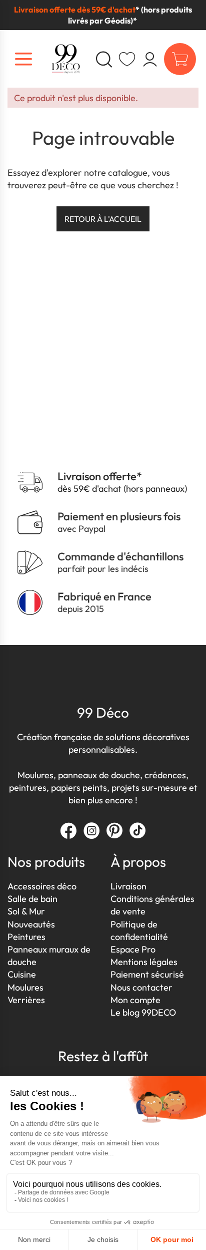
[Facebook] (69, 830)
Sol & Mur (26, 911)
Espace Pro (133, 949)
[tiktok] (137, 830)
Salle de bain (33, 898)
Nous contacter (141, 987)
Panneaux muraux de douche (49, 956)
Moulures (26, 987)
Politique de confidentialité (139, 930)
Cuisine (22, 974)
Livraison (128, 886)
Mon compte (135, 1000)
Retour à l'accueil (103, 219)
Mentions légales (144, 962)
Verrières (26, 1000)
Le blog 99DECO (143, 1012)
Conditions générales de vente (152, 905)
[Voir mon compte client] (127, 59)
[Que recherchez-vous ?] (104, 59)
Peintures (27, 937)
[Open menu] (24, 59)
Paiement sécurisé (147, 974)
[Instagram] (91, 830)
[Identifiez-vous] (150, 59)
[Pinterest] (115, 830)
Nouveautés (31, 924)
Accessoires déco (42, 886)
